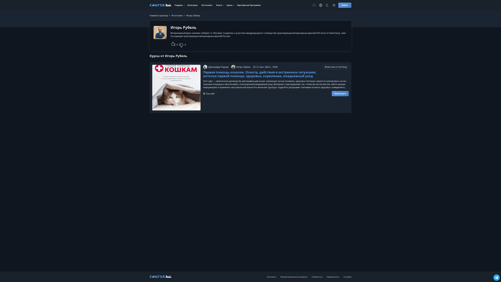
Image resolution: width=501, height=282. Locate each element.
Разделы (179, 5)
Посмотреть (340, 93)
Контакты (271, 276)
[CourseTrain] (160, 5)
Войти (345, 5)
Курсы (229, 5)
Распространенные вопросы (294, 276)
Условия (347, 276)
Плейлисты (317, 276)
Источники (206, 5)
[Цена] (333, 5)
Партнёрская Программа (249, 5)
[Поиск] (314, 5)
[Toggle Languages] (320, 5)
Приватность (333, 276)
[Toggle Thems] (327, 5)
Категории (192, 5)
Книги (219, 5)
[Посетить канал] (496, 277)
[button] (173, 43)
